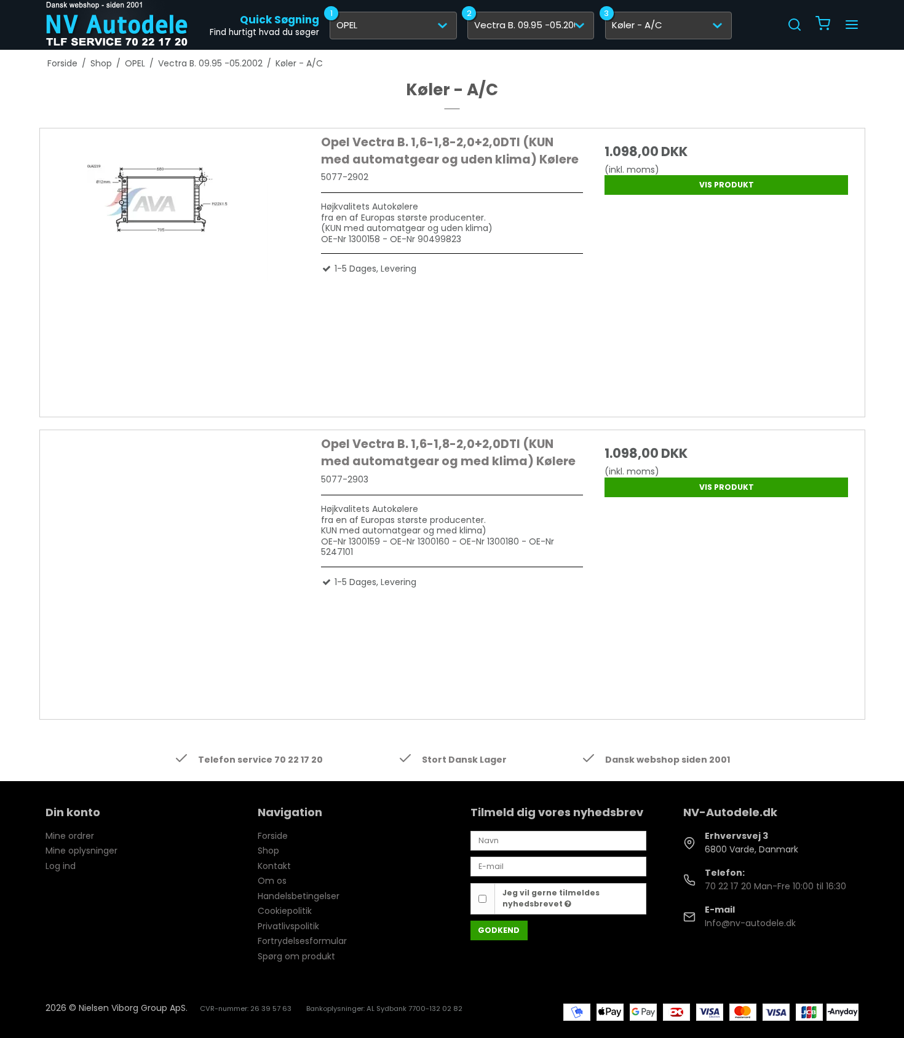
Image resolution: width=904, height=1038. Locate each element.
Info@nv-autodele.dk (750, 923)
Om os (272, 881)
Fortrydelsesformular (302, 941)
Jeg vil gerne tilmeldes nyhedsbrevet (551, 898)
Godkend (499, 930)
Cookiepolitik (285, 911)
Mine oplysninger (81, 850)
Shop (268, 850)
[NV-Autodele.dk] (117, 24)
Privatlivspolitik (288, 926)
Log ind (61, 866)
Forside (273, 836)
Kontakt (274, 866)
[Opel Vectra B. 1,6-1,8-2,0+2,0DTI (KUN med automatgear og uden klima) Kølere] (178, 265)
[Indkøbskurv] (822, 25)
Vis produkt (726, 184)
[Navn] (558, 840)
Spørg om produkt (296, 956)
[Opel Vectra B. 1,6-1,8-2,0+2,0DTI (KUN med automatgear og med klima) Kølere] (178, 567)
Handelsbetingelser (298, 896)
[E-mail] (558, 866)
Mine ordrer (70, 836)
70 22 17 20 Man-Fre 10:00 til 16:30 (775, 886)
